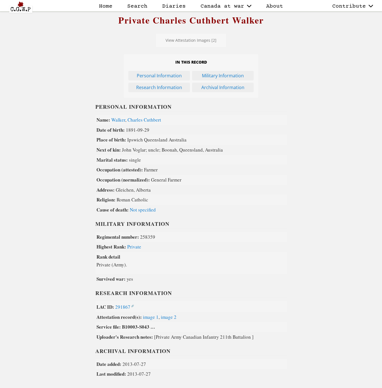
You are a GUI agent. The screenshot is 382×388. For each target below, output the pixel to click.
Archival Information (222, 87)
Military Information (223, 76)
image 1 (151, 317)
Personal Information (159, 76)
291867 (122, 307)
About (274, 6)
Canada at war (222, 6)
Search (137, 6)
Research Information (159, 87)
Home (105, 6)
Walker (118, 120)
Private (134, 246)
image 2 (168, 317)
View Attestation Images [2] (191, 40)
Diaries (174, 6)
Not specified (143, 209)
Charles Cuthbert (144, 120)
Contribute (349, 6)
